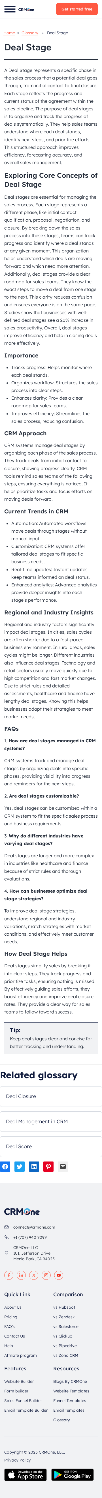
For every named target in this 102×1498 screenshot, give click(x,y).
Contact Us (14, 1335)
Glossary (30, 32)
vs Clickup (62, 1335)
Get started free (76, 9)
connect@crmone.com (34, 1226)
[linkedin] (21, 1275)
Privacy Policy (17, 1459)
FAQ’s (9, 1326)
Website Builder (19, 1381)
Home (9, 32)
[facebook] (8, 1275)
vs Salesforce (65, 1326)
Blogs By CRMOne (70, 1381)
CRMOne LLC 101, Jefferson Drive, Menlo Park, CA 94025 (34, 1253)
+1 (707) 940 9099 (30, 1237)
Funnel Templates (69, 1400)
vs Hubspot (64, 1307)
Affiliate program (20, 1355)
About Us (13, 1307)
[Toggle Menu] (10, 9)
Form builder (16, 1390)
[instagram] (46, 1275)
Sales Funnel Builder (23, 1400)
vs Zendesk (64, 1316)
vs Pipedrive (65, 1345)
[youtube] (58, 1275)
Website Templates (71, 1390)
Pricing (10, 1316)
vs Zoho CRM (65, 1355)
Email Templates (68, 1410)
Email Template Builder (26, 1410)
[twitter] (33, 1275)
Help (8, 1345)
